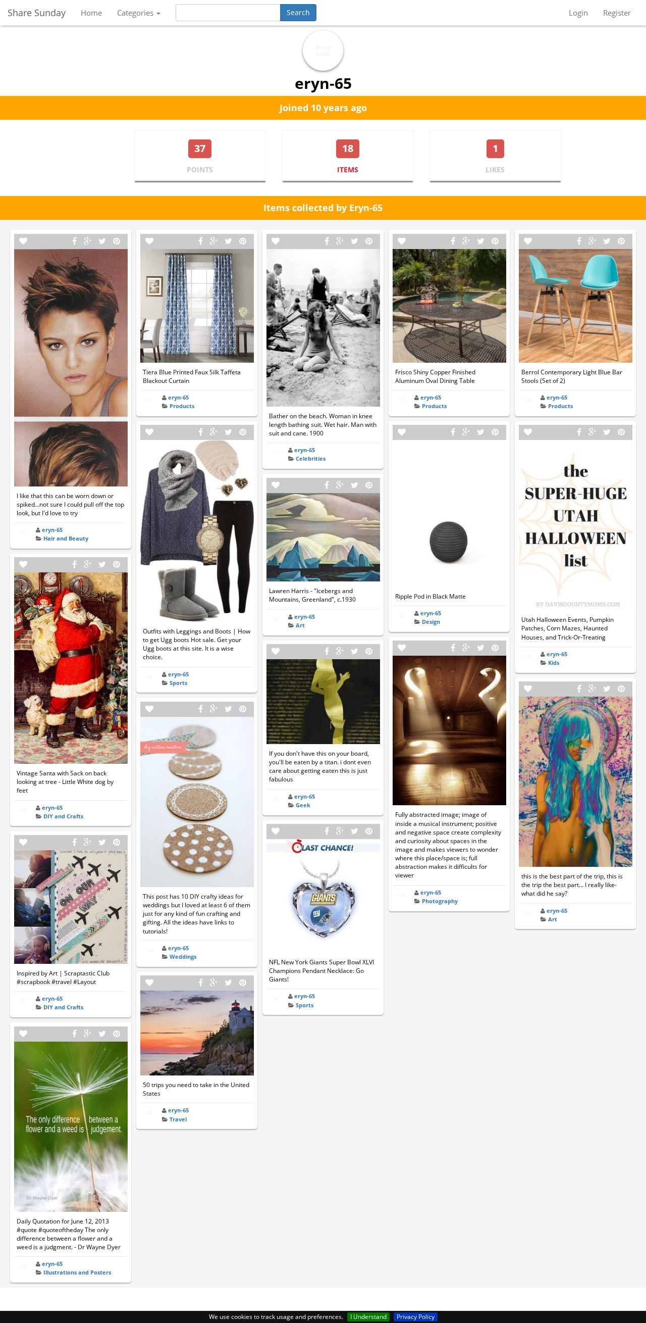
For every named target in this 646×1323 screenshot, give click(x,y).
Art (300, 625)
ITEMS (347, 169)
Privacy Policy (416, 1316)
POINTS (200, 169)
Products (182, 406)
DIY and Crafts (63, 816)
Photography (440, 901)
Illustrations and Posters (77, 1272)
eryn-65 (52, 529)
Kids (553, 662)
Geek (303, 805)
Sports (178, 683)
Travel (178, 1119)
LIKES (495, 169)
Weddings (183, 956)
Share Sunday (37, 13)
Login (578, 13)
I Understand (368, 1316)
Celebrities (311, 458)
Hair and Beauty (65, 538)
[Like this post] (23, 241)
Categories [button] (136, 13)
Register (617, 13)
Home (91, 13)
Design (431, 621)
